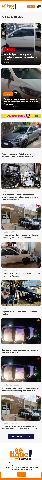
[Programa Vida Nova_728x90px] (21, 116)
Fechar (21, 474)
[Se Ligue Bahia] (8, 6)
